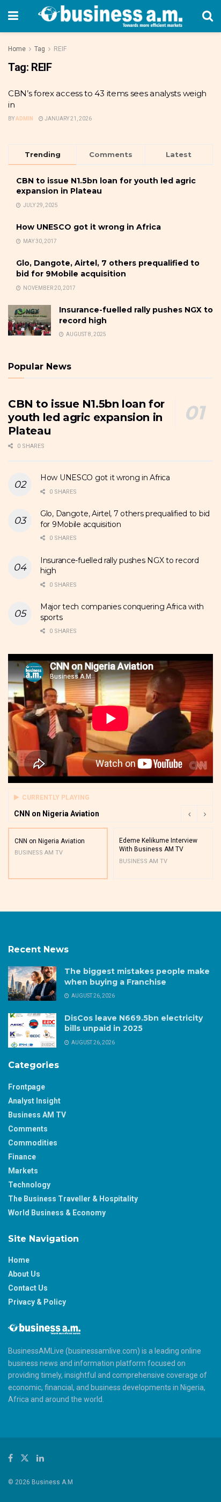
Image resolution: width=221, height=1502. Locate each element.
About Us (24, 1274)
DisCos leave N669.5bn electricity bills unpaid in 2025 (133, 1023)
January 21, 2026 (67, 119)
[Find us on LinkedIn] (40, 1458)
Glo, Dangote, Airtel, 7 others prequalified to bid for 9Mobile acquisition (108, 268)
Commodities (32, 1142)
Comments (28, 1128)
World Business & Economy (57, 1212)
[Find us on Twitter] (24, 1458)
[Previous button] (189, 813)
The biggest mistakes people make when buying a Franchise (137, 976)
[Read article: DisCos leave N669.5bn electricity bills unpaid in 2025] (32, 1030)
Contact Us (28, 1288)
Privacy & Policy (37, 1302)
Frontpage (26, 1087)
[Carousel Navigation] (197, 813)
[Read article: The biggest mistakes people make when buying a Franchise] (32, 983)
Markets (23, 1170)
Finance (22, 1156)
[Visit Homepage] (110, 16)
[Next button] (205, 813)
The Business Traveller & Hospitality (73, 1198)
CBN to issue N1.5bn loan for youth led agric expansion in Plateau (86, 417)
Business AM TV (37, 1115)
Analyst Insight (34, 1101)
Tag (39, 49)
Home (17, 49)
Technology (29, 1184)
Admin (24, 119)
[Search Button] (207, 16)
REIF (60, 49)
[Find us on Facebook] (10, 1458)
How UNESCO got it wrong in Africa (88, 227)
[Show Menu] (13, 16)
